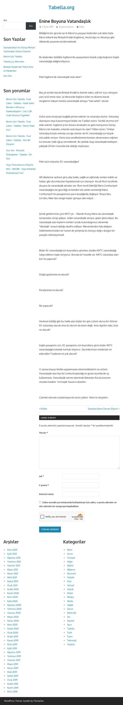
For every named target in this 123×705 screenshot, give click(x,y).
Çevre (70, 553)
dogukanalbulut (66, 27)
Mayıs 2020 (13, 616)
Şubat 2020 (13, 628)
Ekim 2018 (12, 691)
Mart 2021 (12, 577)
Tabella (70, 628)
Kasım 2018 (12, 687)
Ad (41, 476)
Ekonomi (71, 573)
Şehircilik (71, 612)
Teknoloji (71, 640)
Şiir (68, 616)
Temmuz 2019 (14, 656)
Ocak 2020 (12, 632)
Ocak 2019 (12, 679)
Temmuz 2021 (14, 561)
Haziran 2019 (13, 660)
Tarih (69, 632)
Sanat (70, 608)
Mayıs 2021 (12, 569)
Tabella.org (61, 7)
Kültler (43, 408)
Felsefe (70, 577)
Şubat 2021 (12, 581)
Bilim (69, 549)
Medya (70, 597)
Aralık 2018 (12, 683)
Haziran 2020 (14, 612)
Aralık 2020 (13, 589)
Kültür (70, 593)
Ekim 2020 (12, 597)
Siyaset (70, 620)
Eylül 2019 (12, 648)
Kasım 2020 (13, 593)
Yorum (43, 432)
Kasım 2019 (12, 640)
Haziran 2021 (13, 565)
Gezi (69, 581)
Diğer (81, 27)
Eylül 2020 (12, 601)
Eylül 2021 (12, 553)
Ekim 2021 (12, 549)
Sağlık (70, 605)
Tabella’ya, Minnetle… (14, 61)
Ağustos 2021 (14, 557)
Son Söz (7, 75)
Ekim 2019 (12, 644)
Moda (70, 601)
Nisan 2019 (12, 668)
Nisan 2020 (13, 620)
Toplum (71, 644)
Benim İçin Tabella (12, 56)
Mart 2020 (12, 624)
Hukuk (70, 589)
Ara (5, 20)
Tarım (70, 636)
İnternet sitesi (46, 494)
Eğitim (70, 565)
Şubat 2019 (12, 675)
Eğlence (71, 569)
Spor (69, 624)
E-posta (44, 485)
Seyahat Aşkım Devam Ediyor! (103, 408)
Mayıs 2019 (12, 664)
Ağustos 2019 (14, 652)
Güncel (70, 585)
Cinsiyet (71, 557)
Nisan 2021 (12, 573)
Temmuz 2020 (14, 608)
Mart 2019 (12, 671)
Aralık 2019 (12, 636)
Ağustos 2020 (14, 605)
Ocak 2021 (12, 585)
